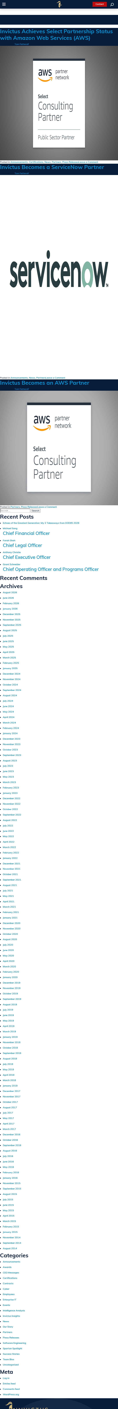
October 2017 (10, 1102)
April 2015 (8, 1215)
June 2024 (8, 706)
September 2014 (12, 1242)
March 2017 (9, 1129)
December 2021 (11, 863)
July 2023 (8, 765)
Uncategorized (11, 1364)
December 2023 (11, 738)
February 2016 (11, 1172)
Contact (100, 4)
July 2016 (8, 1156)
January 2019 (10, 1036)
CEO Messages (11, 1272)
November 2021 (11, 868)
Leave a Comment (88, 162)
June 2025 (8, 641)
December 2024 (11, 673)
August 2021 (10, 885)
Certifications (36, 162)
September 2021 (12, 879)
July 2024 (8, 700)
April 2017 (8, 1123)
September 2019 (12, 999)
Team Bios (8, 1359)
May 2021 (8, 896)
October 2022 (10, 809)
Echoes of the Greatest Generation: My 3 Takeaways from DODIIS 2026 (41, 522)
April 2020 (8, 961)
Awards (7, 1267)
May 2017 (8, 1118)
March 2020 (9, 966)
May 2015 (8, 1210)
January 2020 (10, 977)
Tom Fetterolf (22, 44)
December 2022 (11, 798)
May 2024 (8, 711)
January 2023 (10, 793)
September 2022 (12, 814)
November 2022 (11, 803)
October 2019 (10, 993)
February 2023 (11, 787)
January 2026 (10, 608)
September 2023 (12, 755)
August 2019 (10, 1004)
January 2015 (10, 1232)
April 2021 (8, 901)
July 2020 (8, 944)
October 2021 (10, 874)
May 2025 (8, 646)
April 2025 (8, 652)
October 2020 (10, 934)
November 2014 (11, 1237)
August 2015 (10, 1194)
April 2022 (8, 841)
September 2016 (12, 1145)
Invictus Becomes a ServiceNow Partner (52, 167)
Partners (56, 162)
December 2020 (11, 923)
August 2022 (10, 820)
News (47, 162)
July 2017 (8, 1112)
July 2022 (8, 825)
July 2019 (8, 1009)
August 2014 (10, 1248)
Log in (6, 1378)
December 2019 (11, 982)
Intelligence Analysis (14, 1310)
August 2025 (10, 630)
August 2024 (10, 695)
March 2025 (9, 657)
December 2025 (11, 614)
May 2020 (8, 955)
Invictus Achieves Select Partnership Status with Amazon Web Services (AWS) (56, 34)
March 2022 (9, 847)
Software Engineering (14, 1343)
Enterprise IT (9, 1299)
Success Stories (11, 1353)
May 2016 (8, 1167)
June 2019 (8, 1015)
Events (6, 1305)
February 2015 (11, 1226)
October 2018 (10, 1047)
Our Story (8, 1326)
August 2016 (10, 1150)
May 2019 (8, 1020)
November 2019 (11, 988)
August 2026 (10, 592)
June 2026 (8, 597)
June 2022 (8, 831)
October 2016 (10, 1139)
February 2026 (11, 603)
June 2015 (8, 1204)
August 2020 (10, 939)
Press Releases (70, 162)
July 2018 (8, 1064)
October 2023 (10, 749)
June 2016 (8, 1161)
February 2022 (11, 852)
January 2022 (10, 858)
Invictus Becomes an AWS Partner (44, 382)
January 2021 (10, 917)
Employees (9, 1294)
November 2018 (11, 1042)
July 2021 (8, 890)
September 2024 (12, 690)
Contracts (8, 1283)
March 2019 (9, 1031)
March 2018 (9, 1080)
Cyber (6, 1288)
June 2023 (8, 771)
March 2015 (9, 1221)
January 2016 (10, 1177)
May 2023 (8, 776)
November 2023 (11, 744)
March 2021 (9, 906)
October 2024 (10, 684)
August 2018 (10, 1058)
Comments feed (11, 1389)
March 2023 (9, 782)
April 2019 (8, 1026)
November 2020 (11, 928)
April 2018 (8, 1074)
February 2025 (11, 662)
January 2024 (10, 733)
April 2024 (8, 717)
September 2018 (12, 1053)
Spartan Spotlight (12, 1348)
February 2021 (11, 912)
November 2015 (11, 1183)
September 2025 (12, 624)
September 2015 (12, 1188)
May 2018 (8, 1069)
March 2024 (9, 722)
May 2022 (8, 836)
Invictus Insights (11, 1315)
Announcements (19, 162)
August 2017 (10, 1107)
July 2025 (8, 635)
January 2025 (10, 668)
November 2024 (11, 679)
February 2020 (11, 971)
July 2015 (8, 1199)
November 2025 (11, 619)
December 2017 (11, 1091)
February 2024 (11, 728)
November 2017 (11, 1096)
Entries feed (9, 1383)
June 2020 (8, 950)
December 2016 (11, 1134)
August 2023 (10, 760)
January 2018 (10, 1085)
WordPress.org (11, 1394)
